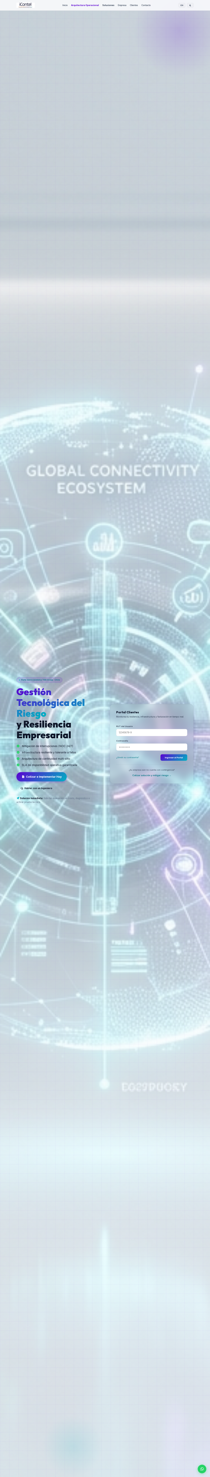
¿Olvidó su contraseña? (127, 757)
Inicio (65, 5)
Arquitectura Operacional (85, 5)
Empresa (122, 5)
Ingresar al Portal (174, 757)
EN (181, 5)
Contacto (146, 5)
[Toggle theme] (190, 5)
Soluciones (108, 5)
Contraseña (122, 740)
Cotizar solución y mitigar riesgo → (151, 775)
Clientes (134, 5)
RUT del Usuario (124, 726)
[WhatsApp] (202, 1469)
